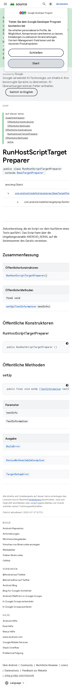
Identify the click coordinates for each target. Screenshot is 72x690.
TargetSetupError (17, 474)
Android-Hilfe (10, 620)
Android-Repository (13, 528)
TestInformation (25, 306)
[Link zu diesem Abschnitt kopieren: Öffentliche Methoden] (48, 365)
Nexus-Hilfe (9, 631)
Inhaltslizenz (35, 499)
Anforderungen (11, 533)
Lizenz (64, 665)
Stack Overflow (11, 647)
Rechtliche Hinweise (47, 665)
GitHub (6, 560)
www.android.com (13, 636)
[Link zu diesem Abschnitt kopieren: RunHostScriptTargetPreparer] (52, 334)
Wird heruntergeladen (14, 539)
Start (36, 63)
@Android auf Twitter (14, 574)
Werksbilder (9, 549)
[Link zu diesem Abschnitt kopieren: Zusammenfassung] (42, 255)
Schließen (36, 52)
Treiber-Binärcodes (13, 555)
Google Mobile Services (15, 642)
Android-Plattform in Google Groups (22, 596)
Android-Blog (10, 585)
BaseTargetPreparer (30, 172)
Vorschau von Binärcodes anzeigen (21, 544)
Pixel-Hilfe (8, 626)
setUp (9, 306)
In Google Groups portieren (17, 606)
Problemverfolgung (13, 652)
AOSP (5, 105)
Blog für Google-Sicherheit (17, 590)
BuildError (13, 446)
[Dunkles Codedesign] (67, 343)
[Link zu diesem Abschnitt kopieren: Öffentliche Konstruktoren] (56, 323)
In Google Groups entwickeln (18, 601)
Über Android (10, 665)
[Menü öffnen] (5, 4)
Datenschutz (12, 670)
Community (27, 665)
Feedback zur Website (34, 670)
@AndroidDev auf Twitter (16, 579)
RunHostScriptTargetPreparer (25, 275)
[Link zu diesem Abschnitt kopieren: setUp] (15, 376)
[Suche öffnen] (44, 4)
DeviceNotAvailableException (25, 460)
